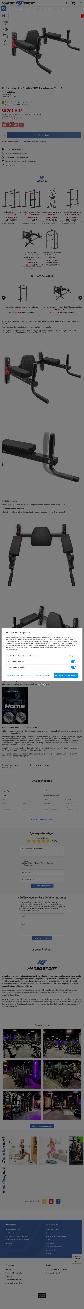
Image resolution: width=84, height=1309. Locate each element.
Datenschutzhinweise (41, 641)
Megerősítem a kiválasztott (18, 675)
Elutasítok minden (43, 675)
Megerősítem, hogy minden (66, 675)
